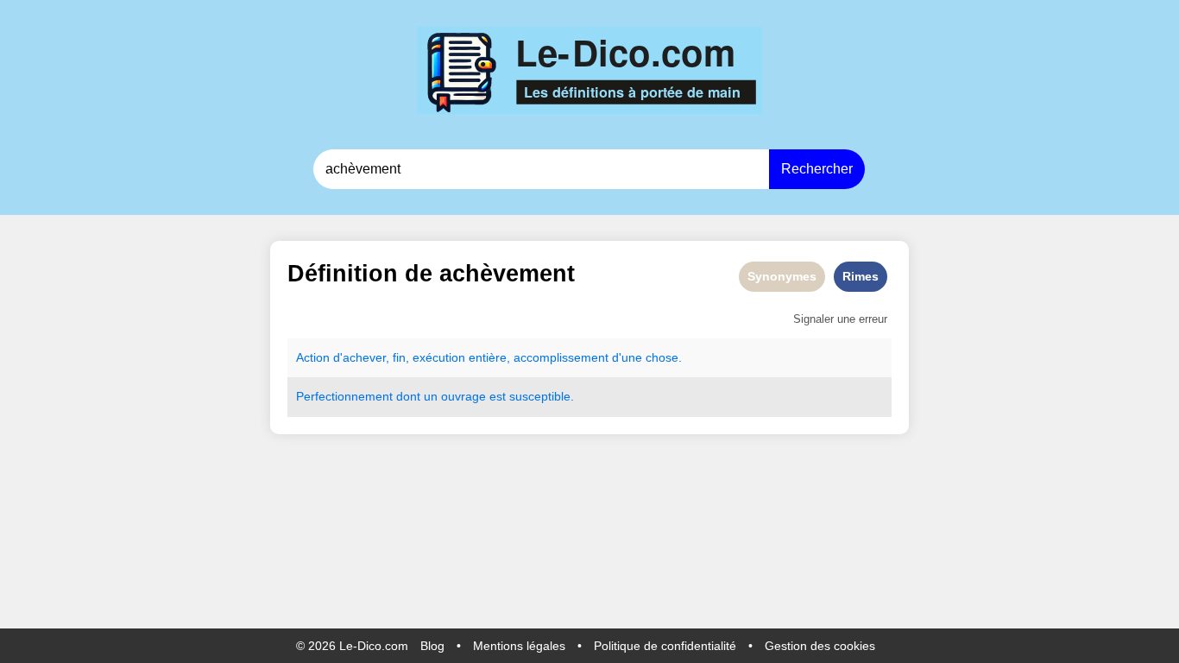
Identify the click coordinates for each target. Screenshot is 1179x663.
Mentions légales (519, 646)
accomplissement (561, 357)
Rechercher (817, 168)
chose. (664, 357)
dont (408, 396)
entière (488, 357)
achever (364, 357)
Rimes (860, 276)
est (497, 396)
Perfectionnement (344, 396)
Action (313, 357)
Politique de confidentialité (665, 646)
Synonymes (781, 276)
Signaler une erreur (840, 319)
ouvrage (463, 396)
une (631, 357)
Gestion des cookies (820, 646)
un (431, 396)
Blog (432, 646)
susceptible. (541, 396)
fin (399, 357)
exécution (439, 357)
